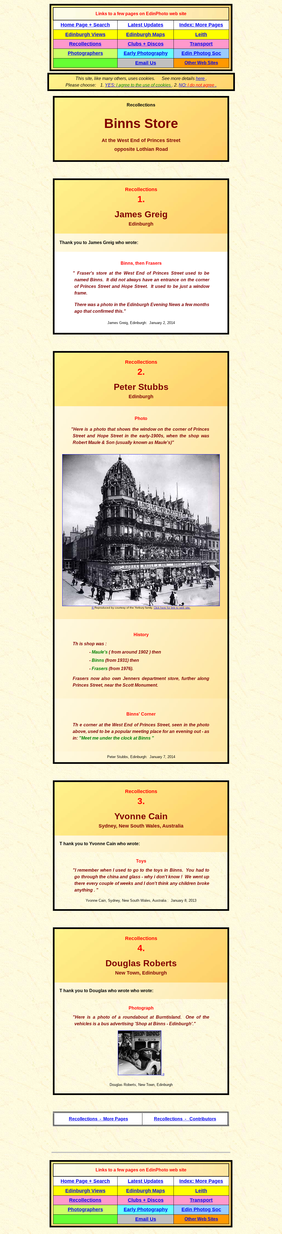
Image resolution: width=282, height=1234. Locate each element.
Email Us (145, 63)
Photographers (85, 53)
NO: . (197, 85)
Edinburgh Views (85, 34)
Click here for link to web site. (172, 607)
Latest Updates (145, 25)
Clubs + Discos (146, 44)
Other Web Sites (201, 62)
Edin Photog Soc (201, 53)
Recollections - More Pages (98, 1119)
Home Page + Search (85, 25)
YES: (138, 85)
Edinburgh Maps (145, 34)
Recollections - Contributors (185, 1119)
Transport (201, 44)
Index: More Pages (201, 25)
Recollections (85, 44)
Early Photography (146, 53)
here (201, 78)
